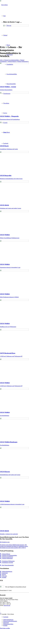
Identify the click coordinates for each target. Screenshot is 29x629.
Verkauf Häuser (5, 554)
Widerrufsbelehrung (6, 571)
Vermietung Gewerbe (7, 562)
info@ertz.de (7, 605)
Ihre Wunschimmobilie (7, 565)
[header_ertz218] (4, 5)
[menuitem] (16, 619)
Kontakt (3, 577)
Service (3, 574)
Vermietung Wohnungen (8, 561)
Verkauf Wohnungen (7, 558)
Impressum (4, 573)
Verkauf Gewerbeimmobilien (9, 555)
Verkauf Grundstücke (7, 557)
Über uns (4, 576)
